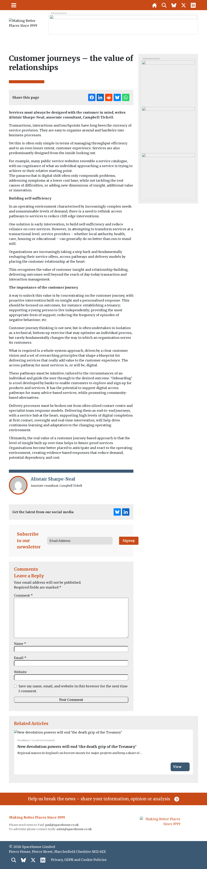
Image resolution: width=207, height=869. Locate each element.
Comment (23, 595)
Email (20, 658)
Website (20, 672)
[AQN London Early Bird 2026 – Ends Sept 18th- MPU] (168, 82)
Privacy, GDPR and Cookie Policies (79, 860)
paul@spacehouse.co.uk (62, 825)
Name (20, 644)
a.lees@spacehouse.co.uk (74, 829)
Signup (129, 540)
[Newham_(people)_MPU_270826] (168, 175)
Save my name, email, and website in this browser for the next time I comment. (73, 688)
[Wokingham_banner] (123, 24)
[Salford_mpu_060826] (168, 128)
